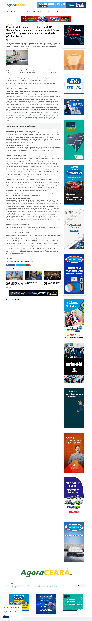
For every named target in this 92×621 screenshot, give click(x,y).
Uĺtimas (22, 12)
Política (76, 12)
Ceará (28, 12)
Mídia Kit (84, 619)
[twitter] (79, 585)
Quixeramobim (26, 261)
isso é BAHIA (16, 261)
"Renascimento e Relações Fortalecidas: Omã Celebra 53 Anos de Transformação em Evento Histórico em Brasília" (52, 282)
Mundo (61, 12)
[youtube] (81, 585)
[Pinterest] (27, 265)
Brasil (56, 12)
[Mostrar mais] (33, 265)
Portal (15, 12)
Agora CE (9, 12)
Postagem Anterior (11, 303)
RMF (39, 12)
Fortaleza (34, 12)
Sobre (74, 619)
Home (70, 619)
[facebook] (76, 585)
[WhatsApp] (25, 265)
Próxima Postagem (56, 303)
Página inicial (9, 24)
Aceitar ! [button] (5, 617)
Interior (44, 12)
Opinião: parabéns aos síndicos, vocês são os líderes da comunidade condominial (33, 282)
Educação (15, 24)
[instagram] (84, 585)
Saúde (31, 261)
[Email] (30, 265)
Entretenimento (69, 12)
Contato (78, 619)
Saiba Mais (11, 615)
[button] (81, 12)
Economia (50, 12)
